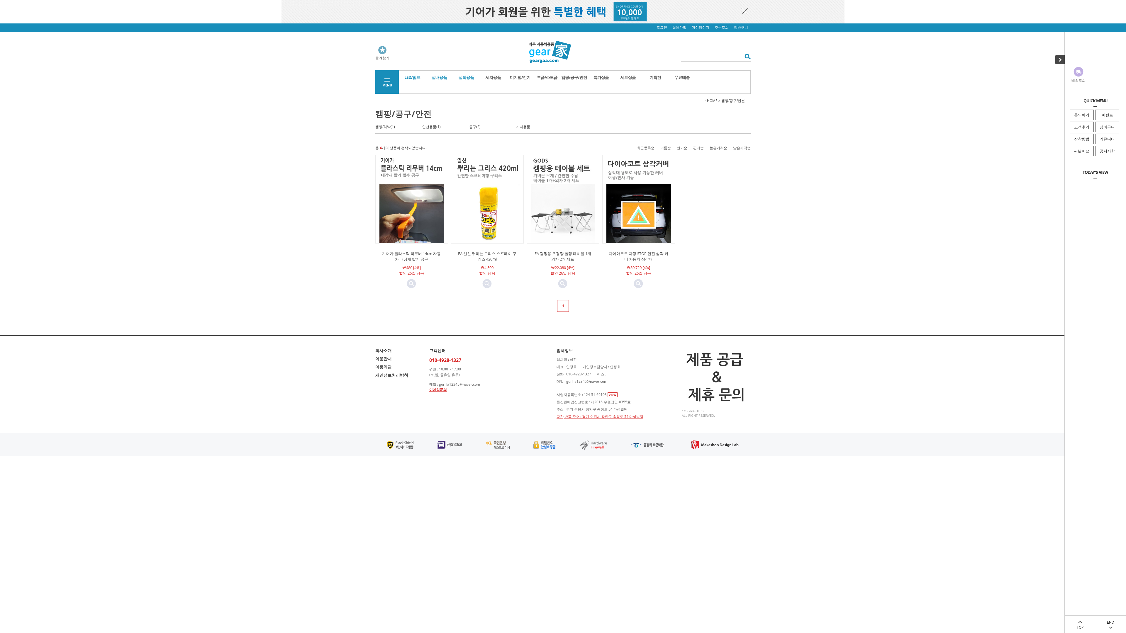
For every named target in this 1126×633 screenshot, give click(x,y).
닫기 (744, 11)
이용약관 (383, 367)
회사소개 (383, 350)
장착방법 (1081, 139)
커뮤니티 (1107, 139)
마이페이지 (700, 27)
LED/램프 (412, 77)
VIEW (612, 395)
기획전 (655, 77)
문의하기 (1081, 115)
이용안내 (383, 358)
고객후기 (1081, 127)
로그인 (662, 27)
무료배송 (682, 77)
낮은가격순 (742, 147)
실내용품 (439, 77)
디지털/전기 (520, 77)
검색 (746, 56)
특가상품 (601, 77)
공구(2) (475, 126)
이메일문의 (438, 389)
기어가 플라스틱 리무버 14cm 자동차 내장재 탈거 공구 (411, 256)
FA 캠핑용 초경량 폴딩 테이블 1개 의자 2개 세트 (563, 256)
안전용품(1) (431, 126)
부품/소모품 (547, 77)
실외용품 (466, 77)
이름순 (665, 147)
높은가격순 (718, 147)
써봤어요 (1081, 151)
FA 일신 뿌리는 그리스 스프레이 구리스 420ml (487, 256)
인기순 (682, 147)
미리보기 (411, 283)
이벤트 (1107, 115)
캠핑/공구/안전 (574, 77)
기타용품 (523, 126)
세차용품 (493, 77)
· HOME (711, 100)
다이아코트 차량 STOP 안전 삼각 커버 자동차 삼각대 (638, 256)
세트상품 (628, 77)
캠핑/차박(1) (385, 126)
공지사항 (1107, 151)
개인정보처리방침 (391, 375)
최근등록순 (645, 147)
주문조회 (722, 27)
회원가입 (679, 27)
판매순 (698, 147)
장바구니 (1107, 127)
